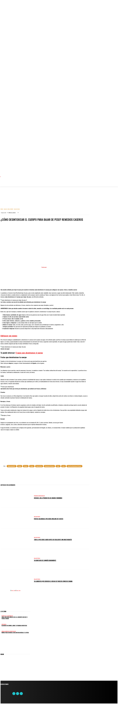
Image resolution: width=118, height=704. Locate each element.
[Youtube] (21, 693)
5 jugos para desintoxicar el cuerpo (29, 352)
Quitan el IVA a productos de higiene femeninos (48, 498)
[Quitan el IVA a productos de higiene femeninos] (17, 497)
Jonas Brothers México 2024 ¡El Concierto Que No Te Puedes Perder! (14, 617)
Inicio (2, 209)
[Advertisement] (29, 183)
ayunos (31, 466)
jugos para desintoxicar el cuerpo (74, 466)
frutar (58, 466)
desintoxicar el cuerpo (49, 466)
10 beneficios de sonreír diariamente (45, 560)
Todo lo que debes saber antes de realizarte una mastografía (53, 540)
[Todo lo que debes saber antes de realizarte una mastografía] (17, 538)
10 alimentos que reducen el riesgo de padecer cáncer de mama (53, 581)
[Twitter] (17, 693)
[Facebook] (13, 693)
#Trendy (25, 466)
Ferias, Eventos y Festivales (9, 631)
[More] (65, 262)
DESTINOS (4, 624)
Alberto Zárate (12, 212)
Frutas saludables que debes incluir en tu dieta (48, 519)
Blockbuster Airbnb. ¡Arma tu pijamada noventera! (14, 625)
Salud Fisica (17, 209)
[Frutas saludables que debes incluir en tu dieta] (17, 517)
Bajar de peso (39, 466)
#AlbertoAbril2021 (11, 466)
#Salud (19, 466)
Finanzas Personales (39, 495)
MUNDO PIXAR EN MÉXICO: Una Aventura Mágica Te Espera (15, 632)
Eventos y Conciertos (7, 615)
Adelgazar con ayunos (9, 335)
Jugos (63, 466)
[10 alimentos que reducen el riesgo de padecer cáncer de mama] (17, 580)
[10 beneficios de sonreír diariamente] (17, 559)
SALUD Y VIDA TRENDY (8, 209)
